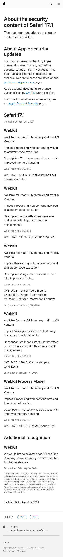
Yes (22, 517)
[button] (51, 4)
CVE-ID (30, 92)
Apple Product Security (23, 103)
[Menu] (59, 4)
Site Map (22, 551)
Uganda (6, 542)
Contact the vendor (42, 490)
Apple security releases (19, 82)
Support (14, 526)
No (34, 517)
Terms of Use (8, 551)
